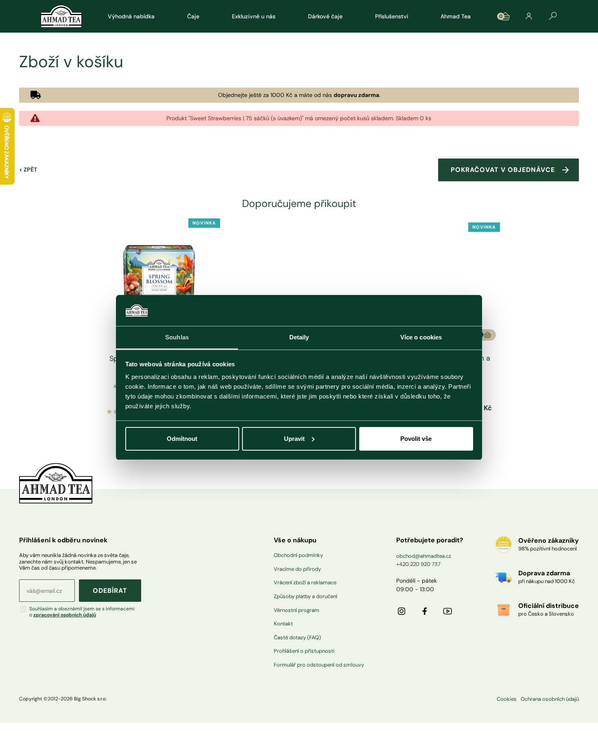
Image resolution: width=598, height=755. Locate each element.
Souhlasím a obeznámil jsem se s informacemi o (82, 612)
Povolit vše (416, 438)
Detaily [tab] (299, 337)
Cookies (507, 699)
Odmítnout (182, 438)
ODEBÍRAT (110, 590)
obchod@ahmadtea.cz (423, 555)
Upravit (294, 438)
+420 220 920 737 (418, 564)
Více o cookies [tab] (421, 337)
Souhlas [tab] (177, 337)
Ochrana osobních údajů (550, 699)
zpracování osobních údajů (64, 615)
